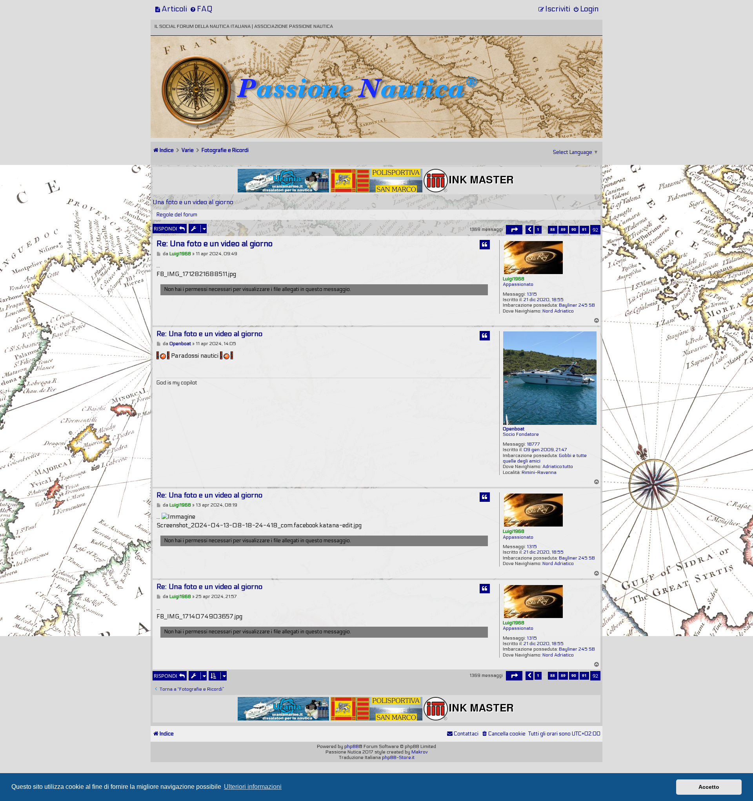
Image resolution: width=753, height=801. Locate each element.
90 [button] (573, 229)
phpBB (351, 746)
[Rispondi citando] (485, 244)
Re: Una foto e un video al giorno (214, 244)
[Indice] (205, 62)
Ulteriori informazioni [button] (253, 786)
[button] (514, 229)
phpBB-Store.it (398, 757)
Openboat (513, 429)
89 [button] (563, 229)
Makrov (419, 752)
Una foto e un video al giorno (193, 202)
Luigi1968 (513, 279)
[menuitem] (171, 8)
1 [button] (538, 229)
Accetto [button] (708, 787)
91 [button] (584, 229)
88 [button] (552, 229)
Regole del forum (176, 215)
